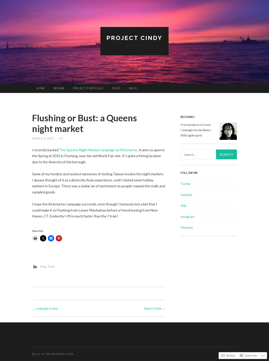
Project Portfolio (88, 88)
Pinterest (187, 227)
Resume (59, 88)
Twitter (186, 184)
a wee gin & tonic (45, 308)
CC (61, 138)
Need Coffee (154, 308)
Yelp (183, 205)
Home (40, 88)
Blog (133, 88)
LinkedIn (186, 195)
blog (43, 266)
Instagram (187, 216)
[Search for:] (209, 154)
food (51, 266)
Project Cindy (134, 37)
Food (116, 88)
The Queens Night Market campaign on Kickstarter (98, 150)
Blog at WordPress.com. (53, 354)
